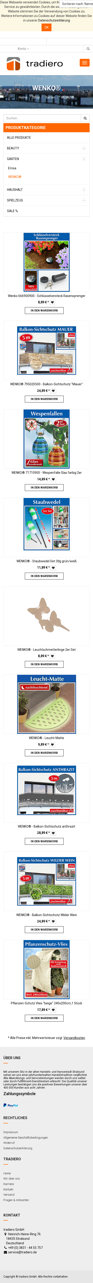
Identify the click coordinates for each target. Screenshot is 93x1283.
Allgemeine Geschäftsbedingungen (25, 1137)
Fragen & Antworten (16, 1200)
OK (46, 27)
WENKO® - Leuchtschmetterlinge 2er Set (46, 649)
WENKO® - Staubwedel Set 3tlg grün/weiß (46, 561)
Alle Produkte (19, 137)
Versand (8, 1194)
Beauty (13, 148)
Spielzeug (15, 200)
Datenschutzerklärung (54, 20)
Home (23, 97)
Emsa (12, 168)
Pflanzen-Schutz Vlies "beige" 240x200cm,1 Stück (46, 1003)
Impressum (10, 1132)
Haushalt (15, 189)
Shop (36, 97)
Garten (50, 97)
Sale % (12, 211)
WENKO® (67, 97)
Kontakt (8, 1189)
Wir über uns (11, 1178)
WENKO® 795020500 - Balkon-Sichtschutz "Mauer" (46, 384)
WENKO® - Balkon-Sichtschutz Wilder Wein (46, 915)
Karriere (8, 1184)
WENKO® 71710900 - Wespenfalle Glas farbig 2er (47, 472)
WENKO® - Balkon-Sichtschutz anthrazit (46, 826)
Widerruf (9, 1142)
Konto (22, 48)
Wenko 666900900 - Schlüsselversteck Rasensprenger (46, 296)
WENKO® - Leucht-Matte (46, 738)
